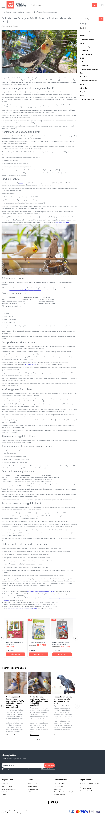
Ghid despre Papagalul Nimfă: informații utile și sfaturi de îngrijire (37, 12)
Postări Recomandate (14, 668)
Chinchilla (83, 88)
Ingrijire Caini (87, 54)
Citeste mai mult (10, 735)
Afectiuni (85, 51)
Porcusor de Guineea (89, 80)
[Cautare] (94, 5)
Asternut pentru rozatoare (89, 32)
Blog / (10, 12)
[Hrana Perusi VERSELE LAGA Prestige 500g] (15, 629)
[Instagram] (56, 802)
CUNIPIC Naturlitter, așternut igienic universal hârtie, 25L (60, 643)
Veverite (83, 92)
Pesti (82, 96)
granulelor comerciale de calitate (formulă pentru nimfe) (25, 290)
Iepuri (82, 84)
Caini (82, 43)
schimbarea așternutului (62, 222)
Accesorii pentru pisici (90, 69)
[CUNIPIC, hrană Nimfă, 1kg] (39, 629)
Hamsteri (83, 77)
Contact (4, 795)
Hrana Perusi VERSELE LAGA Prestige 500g (14, 643)
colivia (21, 183)
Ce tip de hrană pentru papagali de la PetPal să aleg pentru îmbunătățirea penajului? (39, 701)
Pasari (16, 26)
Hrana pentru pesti (88, 99)
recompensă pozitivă (30, 364)
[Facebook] (48, 802)
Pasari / (15, 12)
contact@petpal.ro (88, 791)
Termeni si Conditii (7, 786)
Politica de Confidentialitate (48, 769)
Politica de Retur (32, 786)
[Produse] (3, 7)
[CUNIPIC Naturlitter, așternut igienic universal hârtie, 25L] (62, 629)
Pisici (82, 58)
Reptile (82, 36)
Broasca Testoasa (88, 39)
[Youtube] (52, 802)
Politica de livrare (6, 792)
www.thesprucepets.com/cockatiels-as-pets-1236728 (22, 609)
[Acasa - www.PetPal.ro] (16, 5)
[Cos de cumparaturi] (102, 5)
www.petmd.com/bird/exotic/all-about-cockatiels (41, 592)
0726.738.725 (87, 788)
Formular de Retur (33, 789)
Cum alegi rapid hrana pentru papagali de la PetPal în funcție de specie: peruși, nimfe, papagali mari (15, 702)
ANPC (29, 792)
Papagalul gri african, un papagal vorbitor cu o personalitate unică (63, 700)
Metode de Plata (32, 784)
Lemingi (83, 28)
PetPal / (5, 12)
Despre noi (5, 784)
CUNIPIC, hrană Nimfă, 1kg (37, 643)
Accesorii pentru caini (89, 47)
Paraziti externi (87, 62)
